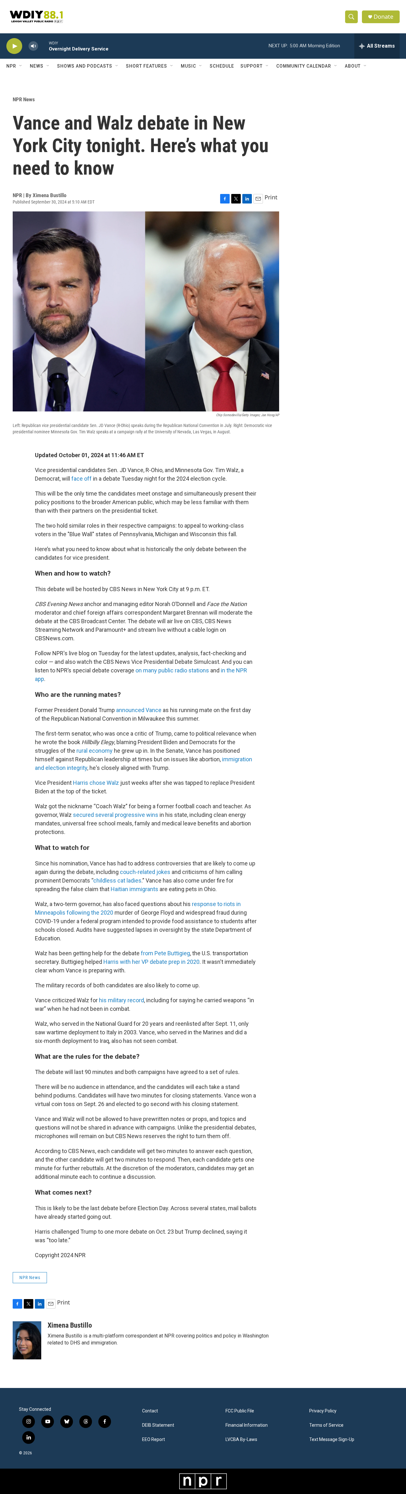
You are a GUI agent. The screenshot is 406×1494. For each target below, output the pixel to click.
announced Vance (138, 710)
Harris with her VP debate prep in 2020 (151, 961)
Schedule (222, 66)
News (36, 66)
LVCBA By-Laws (241, 1439)
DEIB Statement (158, 1425)
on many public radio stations (172, 670)
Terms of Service (326, 1425)
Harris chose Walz (96, 782)
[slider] (43, 46)
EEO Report (153, 1439)
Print (271, 197)
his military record (121, 1000)
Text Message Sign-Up (331, 1439)
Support (251, 66)
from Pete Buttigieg (165, 953)
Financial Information (247, 1425)
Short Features (146, 66)
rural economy (94, 750)
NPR (11, 66)
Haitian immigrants (134, 889)
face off (81, 478)
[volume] (33, 46)
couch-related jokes (145, 872)
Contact (150, 1411)
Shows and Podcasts (84, 66)
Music (188, 66)
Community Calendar (303, 66)
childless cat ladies (117, 880)
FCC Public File (240, 1411)
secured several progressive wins (115, 814)
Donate (383, 16)
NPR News (24, 99)
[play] (14, 46)
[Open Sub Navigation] (20, 66)
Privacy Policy (323, 1411)
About (353, 66)
